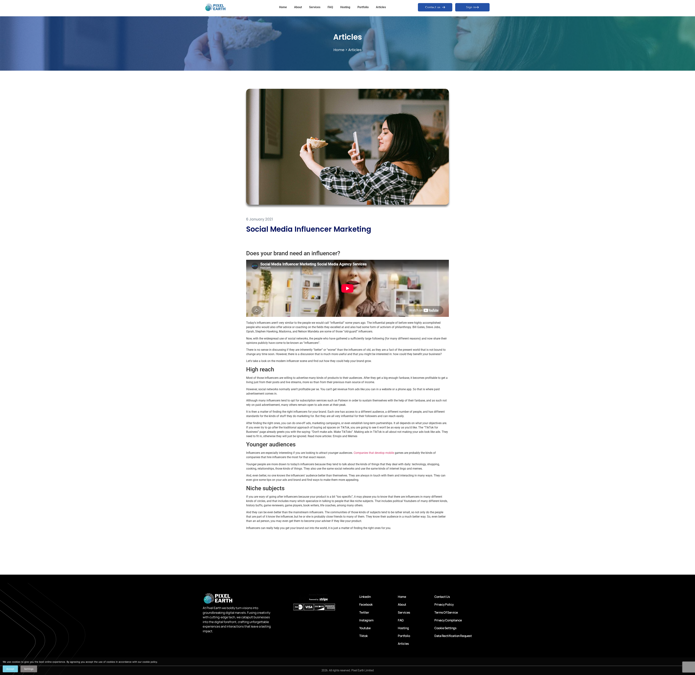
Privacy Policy (444, 604)
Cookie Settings (445, 628)
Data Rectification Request (453, 636)
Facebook (366, 604)
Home (283, 7)
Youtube (365, 628)
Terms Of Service (446, 612)
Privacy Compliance (448, 620)
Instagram (366, 620)
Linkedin (365, 597)
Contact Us (442, 597)
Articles (381, 7)
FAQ (330, 7)
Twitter (364, 612)
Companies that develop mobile (374, 453)
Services (314, 7)
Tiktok (363, 636)
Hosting (345, 7)
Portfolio (363, 7)
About (298, 7)
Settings (28, 668)
